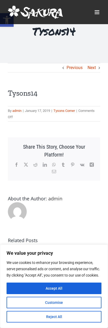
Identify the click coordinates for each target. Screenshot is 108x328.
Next (92, 67)
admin (16, 111)
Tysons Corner (64, 111)
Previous (75, 67)
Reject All (54, 317)
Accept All (54, 288)
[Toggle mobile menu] (97, 12)
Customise (54, 302)
